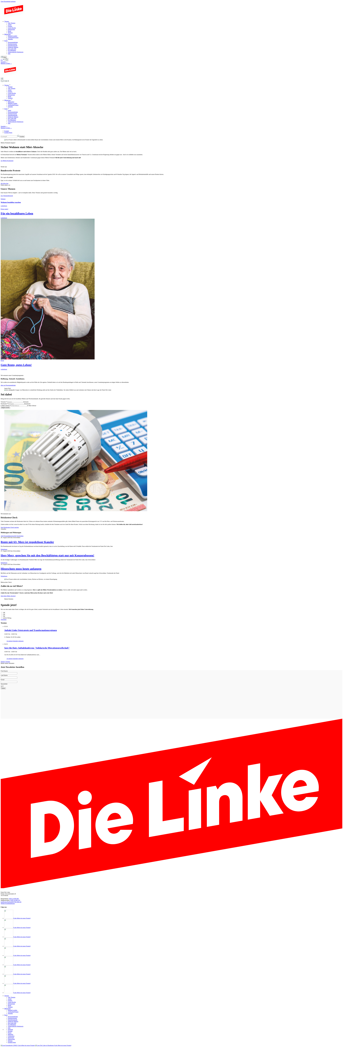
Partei (6, 1015)
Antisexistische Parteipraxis (15, 1026)
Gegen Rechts (12, 1002)
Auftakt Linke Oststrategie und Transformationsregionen (30, 630)
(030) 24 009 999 (14, 898)
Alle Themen (11, 997)
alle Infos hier (4, 183)
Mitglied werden (12, 1010)
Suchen (22, 136)
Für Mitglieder (12, 1024)
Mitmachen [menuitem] (7, 34)
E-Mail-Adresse (6, 405)
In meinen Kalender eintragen (14, 641)
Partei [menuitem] (6, 40)
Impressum (11, 1037)
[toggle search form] (6, 59)
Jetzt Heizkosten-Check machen (10, 527)
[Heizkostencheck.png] (75, 510)
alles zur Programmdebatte (8, 385)
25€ (4, 614)
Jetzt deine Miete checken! (8, 596)
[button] (4, 60)
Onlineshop (11, 1036)
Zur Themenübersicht (7, 195)
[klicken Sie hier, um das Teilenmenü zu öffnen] (2, 79)
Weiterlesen (4, 549)
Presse (9, 1032)
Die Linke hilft (12, 1023)
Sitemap (10, 1041)
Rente (9, 1005)
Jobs (9, 1028)
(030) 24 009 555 (15, 900)
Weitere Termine (5, 661)
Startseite (10, 1029)
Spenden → (4, 62)
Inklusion (10, 1034)
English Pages (8, 132)
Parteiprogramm (12, 1018)
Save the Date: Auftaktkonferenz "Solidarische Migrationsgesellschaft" (37, 648)
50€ (4, 616)
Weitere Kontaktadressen (8, 903)
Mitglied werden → (6, 63)
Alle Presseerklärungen (7, 536)
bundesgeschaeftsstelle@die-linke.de (11, 902)
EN (2, 60)
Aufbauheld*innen (13, 1012)
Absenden (3, 619)
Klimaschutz (11, 1004)
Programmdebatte (13, 1016)
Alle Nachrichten (18, 536)
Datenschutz (11, 1039)
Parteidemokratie (12, 1020)
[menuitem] (7, 85)
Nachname (4, 404)
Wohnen (10, 1007)
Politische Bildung (13, 1021)
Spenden (10, 1013)
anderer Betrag (7, 618)
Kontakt (6, 131)
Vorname (4, 402)
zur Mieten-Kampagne (7, 160)
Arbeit (9, 999)
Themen (6, 995)
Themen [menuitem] (6, 21)
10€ (4, 612)
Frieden (10, 1000)
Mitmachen (7, 1008)
